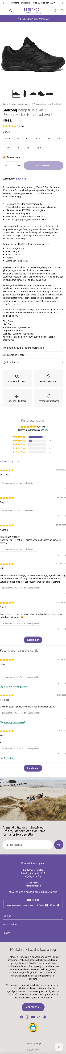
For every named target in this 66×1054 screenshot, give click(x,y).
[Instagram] (27, 1017)
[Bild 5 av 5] (49, 93)
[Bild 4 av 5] (41, 93)
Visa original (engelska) (15, 686)
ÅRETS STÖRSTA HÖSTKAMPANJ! (33, 18)
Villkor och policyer (33, 1043)
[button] (10, 126)
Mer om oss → (33, 1007)
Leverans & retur (16, 355)
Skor (5, 104)
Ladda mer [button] (33, 639)
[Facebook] (22, 1017)
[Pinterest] (44, 1017)
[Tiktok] (39, 1017)
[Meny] (3, 10)
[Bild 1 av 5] (16, 93)
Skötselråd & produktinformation (25, 347)
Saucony (21, 178)
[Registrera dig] (58, 844)
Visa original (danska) (14, 722)
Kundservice (14, 362)
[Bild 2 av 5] (24, 93)
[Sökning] (10, 10)
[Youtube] (33, 1017)
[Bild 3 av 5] (33, 93)
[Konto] (55, 10)
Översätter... (10, 758)
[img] (7, 470)
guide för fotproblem (42, 997)
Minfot (36, 1049)
